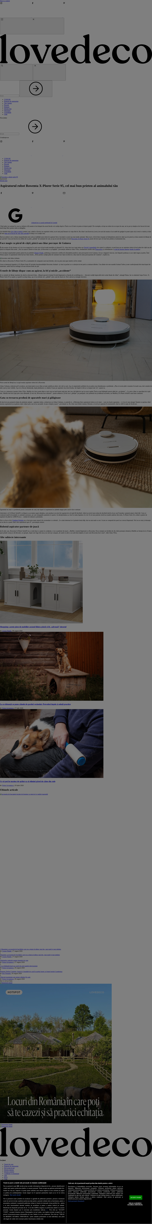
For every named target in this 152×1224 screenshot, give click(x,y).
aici (47, 1210)
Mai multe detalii (15, 1195)
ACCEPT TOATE (135, 1197)
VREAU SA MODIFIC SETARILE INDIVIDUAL (135, 1203)
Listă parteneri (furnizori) (76, 1201)
